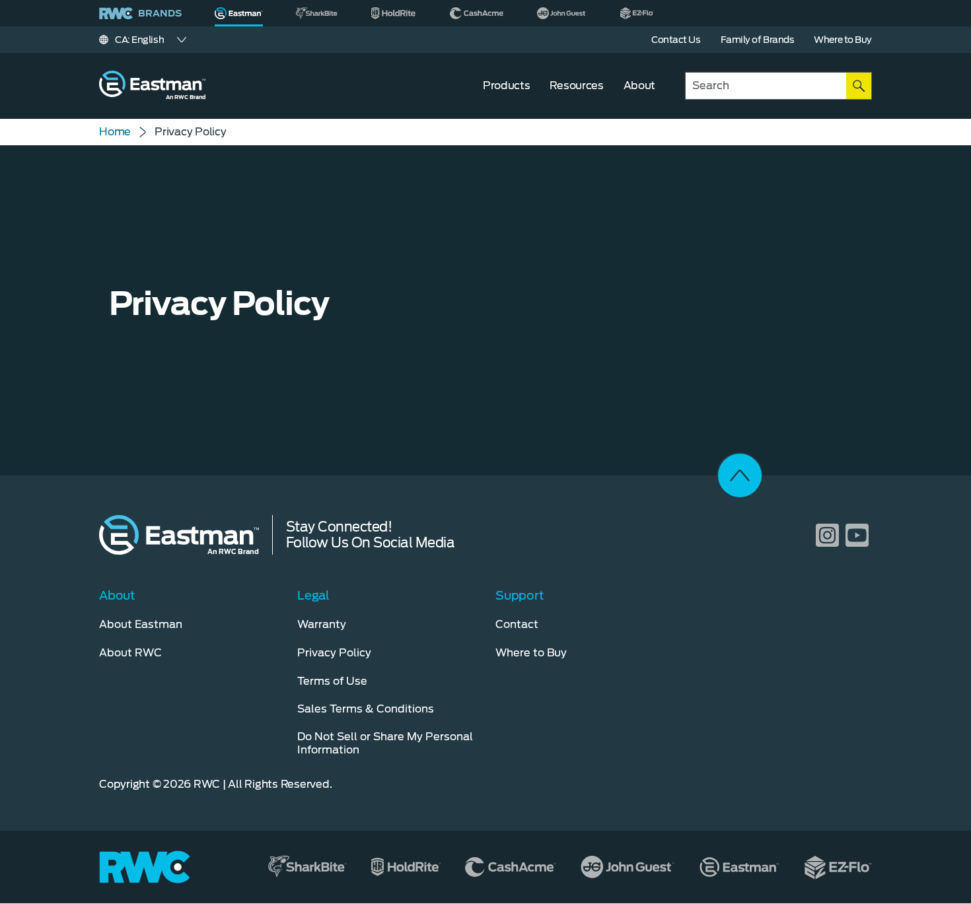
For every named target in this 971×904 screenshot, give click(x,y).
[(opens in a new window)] (317, 13)
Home (115, 131)
